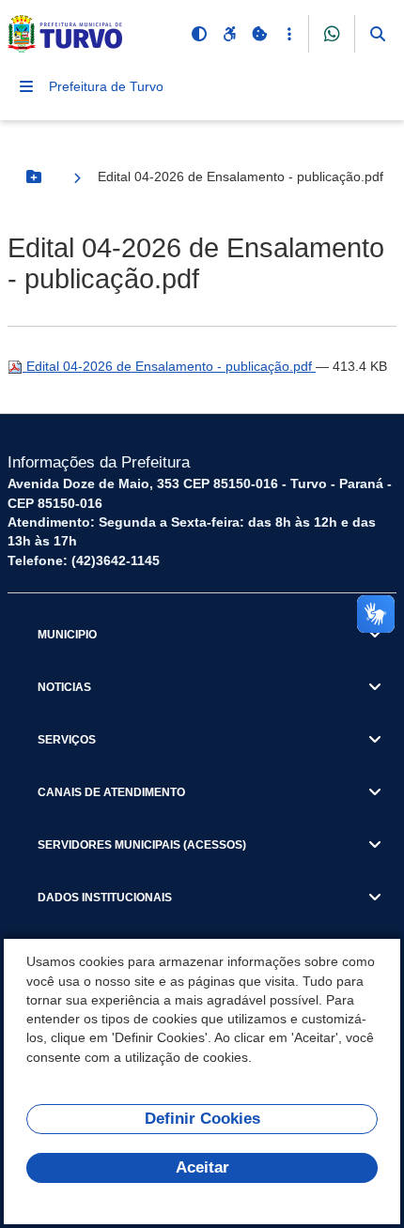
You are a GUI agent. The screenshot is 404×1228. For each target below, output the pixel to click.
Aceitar (202, 1167)
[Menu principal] (26, 86)
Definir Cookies (202, 1119)
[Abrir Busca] (377, 34)
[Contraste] (199, 34)
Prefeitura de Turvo (106, 86)
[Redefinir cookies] (259, 34)
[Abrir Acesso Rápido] (289, 34)
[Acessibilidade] (229, 34)
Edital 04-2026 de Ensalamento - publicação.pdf (169, 366)
